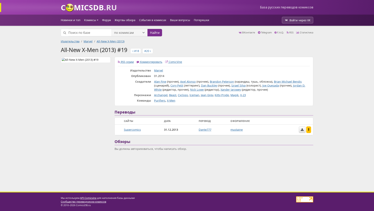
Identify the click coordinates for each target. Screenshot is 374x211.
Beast (172, 95)
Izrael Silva (238, 85)
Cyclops (183, 95)
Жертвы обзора (125, 20)
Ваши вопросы (180, 20)
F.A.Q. (280, 32)
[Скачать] (302, 129)
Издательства (70, 41)
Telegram (266, 32)
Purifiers (159, 100)
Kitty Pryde (222, 95)
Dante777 (205, 129)
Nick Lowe (197, 89)
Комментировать (150, 62)
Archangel (161, 95)
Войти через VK (299, 20)
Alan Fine (160, 81)
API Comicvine (88, 198)
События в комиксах (152, 20)
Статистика (306, 32)
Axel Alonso (188, 81)
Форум (106, 20)
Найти (155, 32)
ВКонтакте (248, 32)
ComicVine (175, 62)
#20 (147, 51)
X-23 (243, 95)
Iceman (194, 95)
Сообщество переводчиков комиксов (83, 201)
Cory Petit (176, 85)
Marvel (88, 41)
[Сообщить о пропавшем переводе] (308, 129)
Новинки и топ (70, 20)
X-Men (171, 100)
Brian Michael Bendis (288, 81)
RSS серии (127, 62)
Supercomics (132, 129)
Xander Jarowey (231, 89)
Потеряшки (201, 20)
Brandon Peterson (222, 81)
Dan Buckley (209, 85)
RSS (291, 32)
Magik (234, 95)
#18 (136, 51)
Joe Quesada (270, 85)
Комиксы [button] (90, 20)
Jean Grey (207, 95)
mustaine (236, 129)
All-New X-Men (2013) (110, 41)
